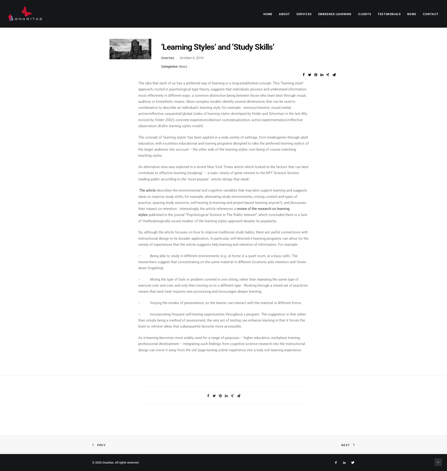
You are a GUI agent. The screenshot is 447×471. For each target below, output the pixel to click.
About (284, 14)
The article (147, 190)
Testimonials (389, 14)
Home (267, 14)
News (411, 14)
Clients (364, 14)
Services (304, 14)
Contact (431, 14)
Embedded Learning (335, 14)
